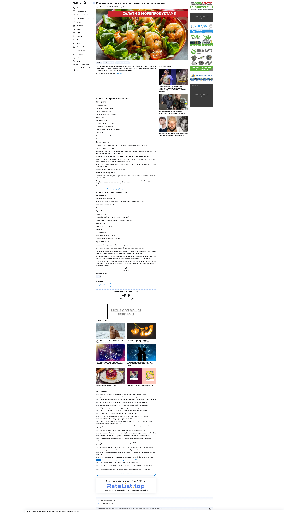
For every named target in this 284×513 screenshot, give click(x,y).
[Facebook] (77, 70)
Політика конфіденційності (107, 500)
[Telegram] (74, 70)
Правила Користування (106, 503)
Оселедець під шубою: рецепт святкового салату (123, 189)
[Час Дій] (79, 3)
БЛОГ (98, 62)
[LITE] (93, 61)
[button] (282, 511)
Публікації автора (104, 285)
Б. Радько (100, 281)
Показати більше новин (126, 473)
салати (99, 276)
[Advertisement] (126, 86)
